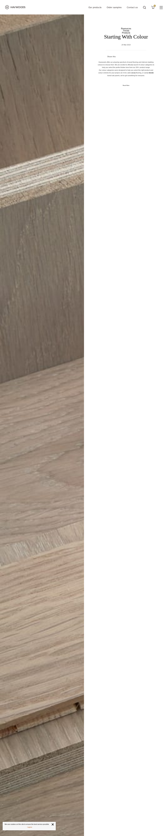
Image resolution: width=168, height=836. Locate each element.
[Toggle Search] (144, 7)
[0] (152, 7)
